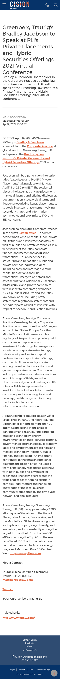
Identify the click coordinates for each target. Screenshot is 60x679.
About (29, 646)
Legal (12, 669)
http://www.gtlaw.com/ (18, 617)
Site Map (22, 669)
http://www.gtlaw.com (25, 553)
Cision (34, 674)
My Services (28, 650)
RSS (31, 669)
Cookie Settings (43, 669)
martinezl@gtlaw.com (17, 580)
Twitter (7, 589)
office (27, 233)
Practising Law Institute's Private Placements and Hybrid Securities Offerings (26, 158)
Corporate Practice (40, 146)
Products (29, 643)
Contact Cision (29, 640)
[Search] (56, 5)
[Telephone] (47, 5)
